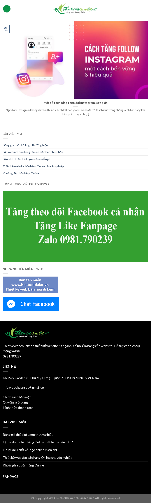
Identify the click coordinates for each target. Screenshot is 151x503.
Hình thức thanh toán (18, 408)
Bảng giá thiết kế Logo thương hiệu (25, 145)
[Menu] (6, 8)
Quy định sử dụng (15, 402)
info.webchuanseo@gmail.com (24, 387)
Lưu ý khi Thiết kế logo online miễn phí (27, 159)
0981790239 (12, 356)
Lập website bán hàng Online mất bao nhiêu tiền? (33, 152)
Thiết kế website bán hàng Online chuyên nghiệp (33, 166)
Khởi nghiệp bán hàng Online (21, 173)
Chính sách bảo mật (17, 397)
